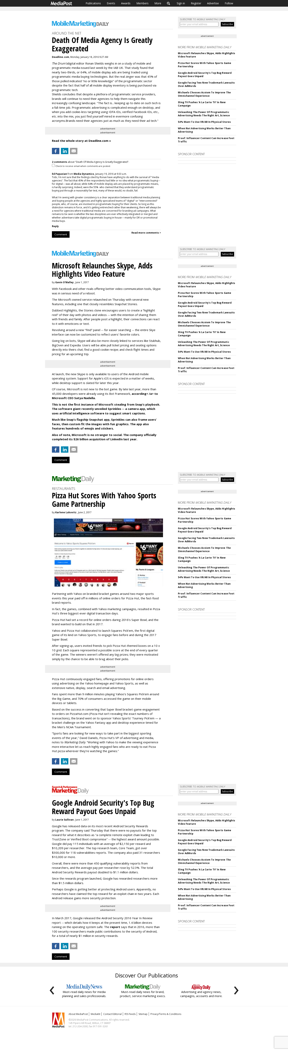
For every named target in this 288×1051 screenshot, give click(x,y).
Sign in (181, 3)
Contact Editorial (112, 1014)
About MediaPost (78, 1014)
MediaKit (95, 1014)
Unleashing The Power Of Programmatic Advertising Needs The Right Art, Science (204, 113)
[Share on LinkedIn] (64, 151)
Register (196, 3)
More (157, 3)
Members (142, 3)
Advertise (213, 3)
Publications (93, 3)
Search (168, 3)
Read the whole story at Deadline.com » (81, 141)
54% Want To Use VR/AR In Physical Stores (204, 122)
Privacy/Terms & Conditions (165, 1014)
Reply (55, 226)
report (115, 927)
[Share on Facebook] (55, 151)
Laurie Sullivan (64, 819)
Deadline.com (60, 57)
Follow (229, 3)
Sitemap (143, 1014)
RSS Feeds (130, 1014)
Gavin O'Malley (64, 282)
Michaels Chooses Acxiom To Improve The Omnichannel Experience (204, 94)
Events (111, 3)
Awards (125, 3)
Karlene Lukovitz (65, 512)
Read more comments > (146, 232)
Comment (60, 234)
